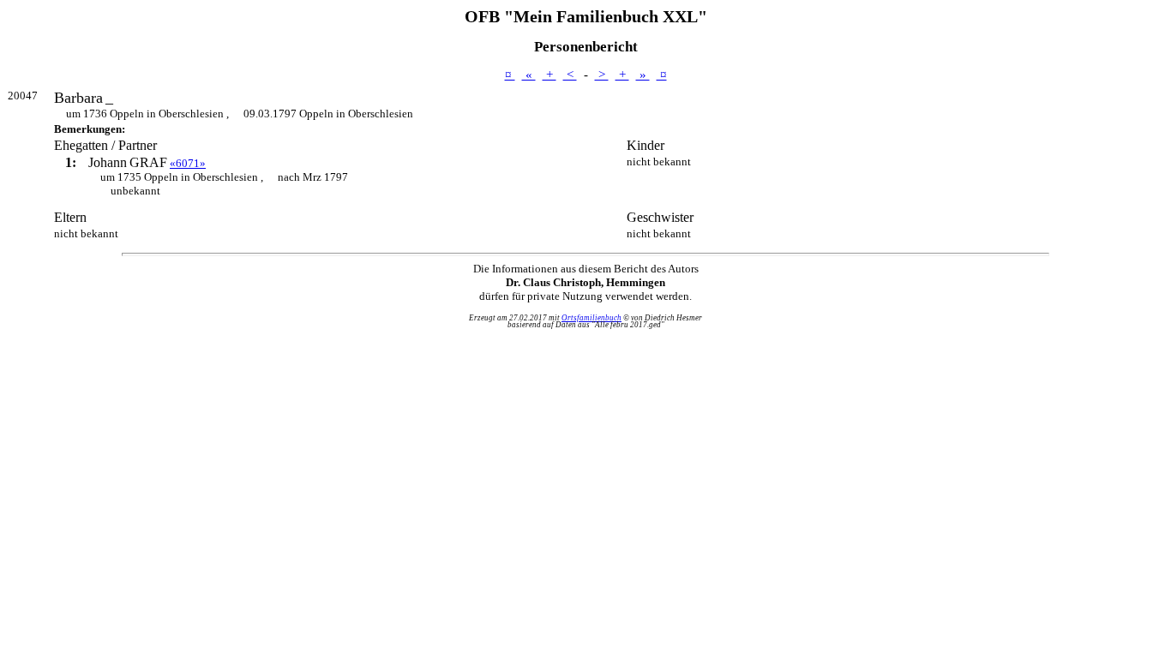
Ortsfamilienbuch (591, 318)
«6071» (188, 163)
